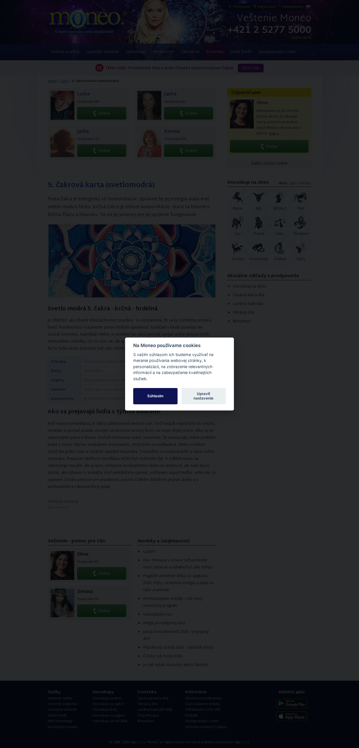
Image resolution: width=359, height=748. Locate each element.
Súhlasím (155, 396)
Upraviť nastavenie (203, 395)
